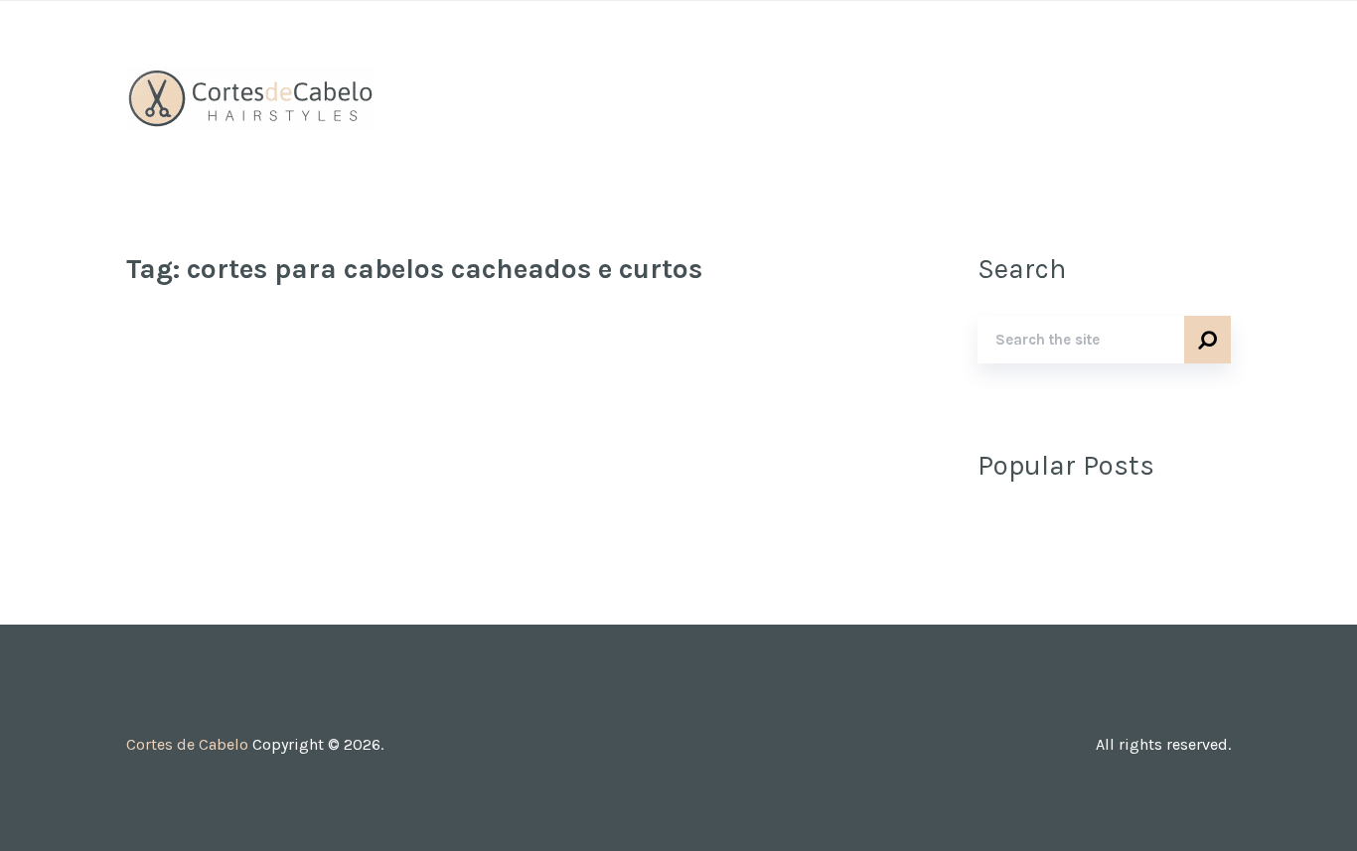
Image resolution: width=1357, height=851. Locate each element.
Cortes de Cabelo (187, 744)
